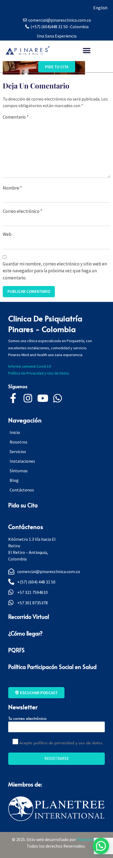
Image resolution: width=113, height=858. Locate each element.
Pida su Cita (23, 505)
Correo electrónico (22, 211)
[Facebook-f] (13, 398)
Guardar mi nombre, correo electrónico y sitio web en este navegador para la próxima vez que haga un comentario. (55, 271)
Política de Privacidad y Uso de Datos (39, 373)
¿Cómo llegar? (25, 633)
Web (7, 234)
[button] (87, 50)
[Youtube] (43, 398)
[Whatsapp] (58, 398)
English (100, 7)
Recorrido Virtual (28, 616)
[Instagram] (28, 398)
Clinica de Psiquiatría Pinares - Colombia (45, 323)
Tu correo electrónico (27, 718)
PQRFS (16, 650)
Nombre (12, 188)
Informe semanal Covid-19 (29, 366)
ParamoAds (88, 839)
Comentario (16, 117)
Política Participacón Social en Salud (52, 667)
